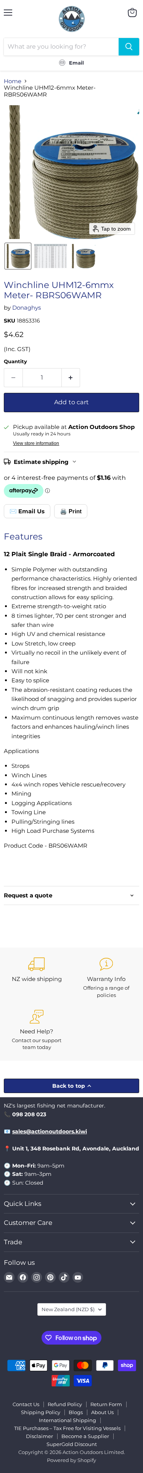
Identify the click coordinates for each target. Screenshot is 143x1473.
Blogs (76, 1412)
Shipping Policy (40, 1412)
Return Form (106, 1404)
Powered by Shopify (71, 1460)
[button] (18, 256)
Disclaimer (39, 1436)
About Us (102, 1412)
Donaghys (26, 307)
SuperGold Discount (72, 1444)
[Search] (129, 46)
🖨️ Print (71, 511)
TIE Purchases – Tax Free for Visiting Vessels (67, 1428)
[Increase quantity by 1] (71, 377)
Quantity (15, 361)
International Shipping (67, 1420)
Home (12, 81)
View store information (36, 443)
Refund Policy (65, 1404)
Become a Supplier (85, 1436)
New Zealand (68, 1309)
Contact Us (26, 1404)
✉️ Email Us (27, 511)
